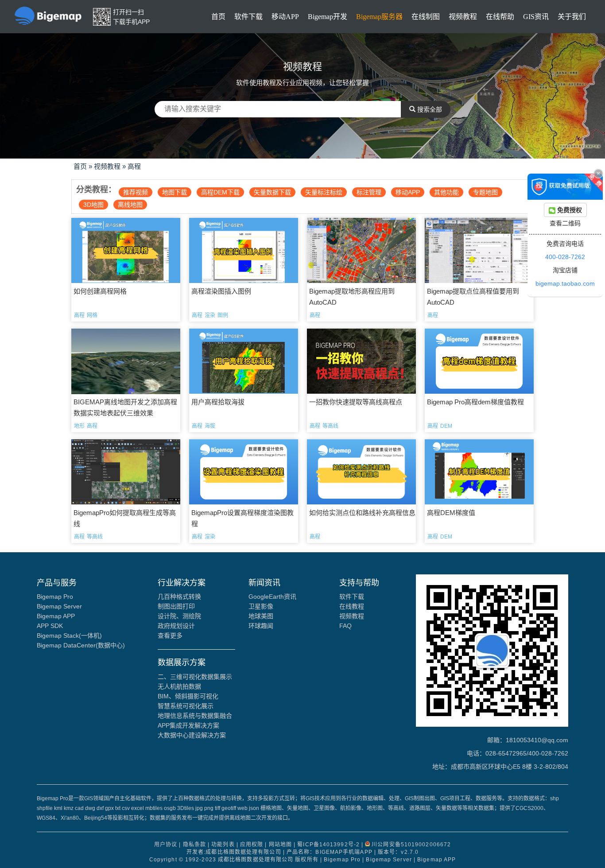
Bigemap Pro (55, 596)
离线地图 (130, 204)
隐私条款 (194, 844)
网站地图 (280, 844)
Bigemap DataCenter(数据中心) (81, 645)
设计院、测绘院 (179, 616)
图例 (222, 315)
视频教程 (463, 16)
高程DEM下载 (220, 192)
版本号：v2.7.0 (398, 852)
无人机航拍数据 (179, 686)
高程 (134, 166)
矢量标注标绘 (323, 192)
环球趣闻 (260, 625)
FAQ (345, 625)
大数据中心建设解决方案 (192, 735)
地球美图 (260, 616)
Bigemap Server (59, 606)
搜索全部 (428, 109)
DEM (446, 426)
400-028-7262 (565, 256)
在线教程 (351, 606)
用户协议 (165, 844)
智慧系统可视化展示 (185, 705)
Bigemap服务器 (379, 16)
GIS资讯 (536, 16)
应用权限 (251, 844)
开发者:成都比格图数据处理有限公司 (233, 852)
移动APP (285, 16)
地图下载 (174, 192)
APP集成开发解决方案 (188, 725)
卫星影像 (260, 606)
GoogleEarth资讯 (272, 596)
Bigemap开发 (327, 16)
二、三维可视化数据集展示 (195, 676)
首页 (218, 16)
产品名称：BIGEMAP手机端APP (329, 852)
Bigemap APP (56, 616)
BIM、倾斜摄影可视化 (188, 696)
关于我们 (572, 16)
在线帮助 (500, 16)
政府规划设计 (176, 625)
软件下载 (248, 16)
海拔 (210, 426)
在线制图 (425, 16)
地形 (79, 426)
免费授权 (568, 209)
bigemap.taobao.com (565, 283)
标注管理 (369, 192)
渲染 (210, 315)
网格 (92, 315)
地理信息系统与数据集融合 (195, 715)
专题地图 (485, 192)
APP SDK (50, 625)
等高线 (330, 426)
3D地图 (93, 204)
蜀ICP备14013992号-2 (328, 844)
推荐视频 (135, 192)
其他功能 (446, 192)
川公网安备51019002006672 (411, 844)
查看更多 (170, 635)
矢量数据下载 (272, 192)
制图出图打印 (176, 606)
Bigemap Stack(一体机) (69, 635)
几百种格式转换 (179, 596)
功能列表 (222, 844)
